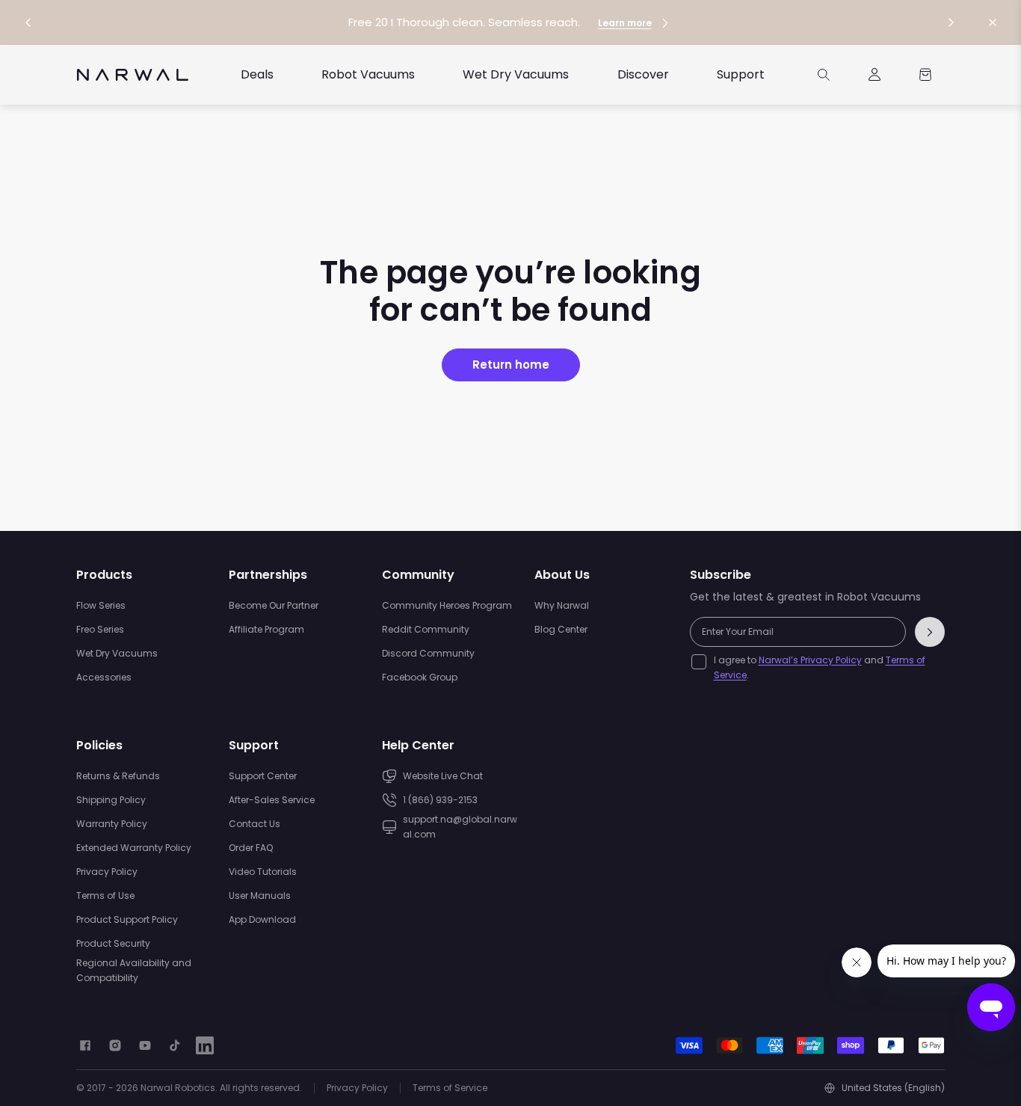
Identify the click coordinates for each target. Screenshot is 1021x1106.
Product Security (113, 943)
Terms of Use (105, 895)
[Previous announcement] (28, 22)
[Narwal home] (132, 74)
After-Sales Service (272, 799)
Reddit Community (425, 629)
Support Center (263, 775)
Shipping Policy (111, 799)
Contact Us (254, 823)
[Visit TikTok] (175, 1045)
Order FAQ (251, 847)
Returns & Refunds (118, 775)
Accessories (104, 677)
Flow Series (101, 605)
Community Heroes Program (447, 605)
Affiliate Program (266, 629)
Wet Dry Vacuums (117, 653)
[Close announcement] (992, 22)
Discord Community (428, 653)
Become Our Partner (273, 605)
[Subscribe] (929, 631)
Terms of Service (450, 1087)
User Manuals (260, 895)
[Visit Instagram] (115, 1045)
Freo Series (100, 629)
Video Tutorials (263, 871)
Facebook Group (419, 677)
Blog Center (560, 629)
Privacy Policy (107, 871)
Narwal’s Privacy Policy (810, 660)
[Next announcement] (950, 22)
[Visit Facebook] (85, 1045)
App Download (262, 919)
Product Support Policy (127, 919)
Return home (510, 364)
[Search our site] (823, 75)
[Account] (874, 75)
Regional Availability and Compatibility (133, 970)
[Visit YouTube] (145, 1045)
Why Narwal (561, 605)
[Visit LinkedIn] (205, 1045)
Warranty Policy (111, 823)
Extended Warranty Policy (133, 847)
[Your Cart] (925, 75)
